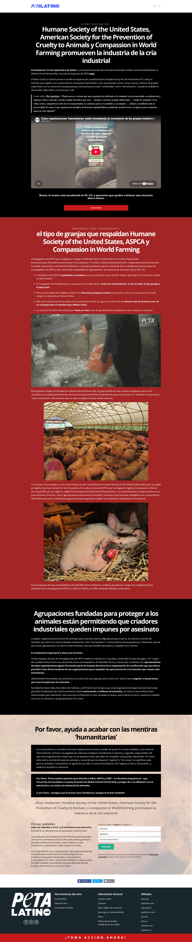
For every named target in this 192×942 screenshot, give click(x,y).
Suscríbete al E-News (64, 907)
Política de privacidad (107, 921)
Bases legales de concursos (110, 907)
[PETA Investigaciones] (45, 6)
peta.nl (144, 921)
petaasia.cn (146, 930)
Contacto (102, 903)
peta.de (144, 916)
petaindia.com (147, 903)
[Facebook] (154, 6)
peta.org (145, 899)
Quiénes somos (104, 899)
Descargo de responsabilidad (111, 912)
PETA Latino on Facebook (26, 922)
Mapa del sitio (61, 903)
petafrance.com (148, 912)
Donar (100, 916)
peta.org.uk (146, 907)
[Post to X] (159, 6)
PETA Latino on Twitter (31, 922)
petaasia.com (147, 925)
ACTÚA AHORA (96, 208)
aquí (92, 73)
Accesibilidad (60, 899)
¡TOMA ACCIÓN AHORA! (96, 937)
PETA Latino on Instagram (36, 922)
